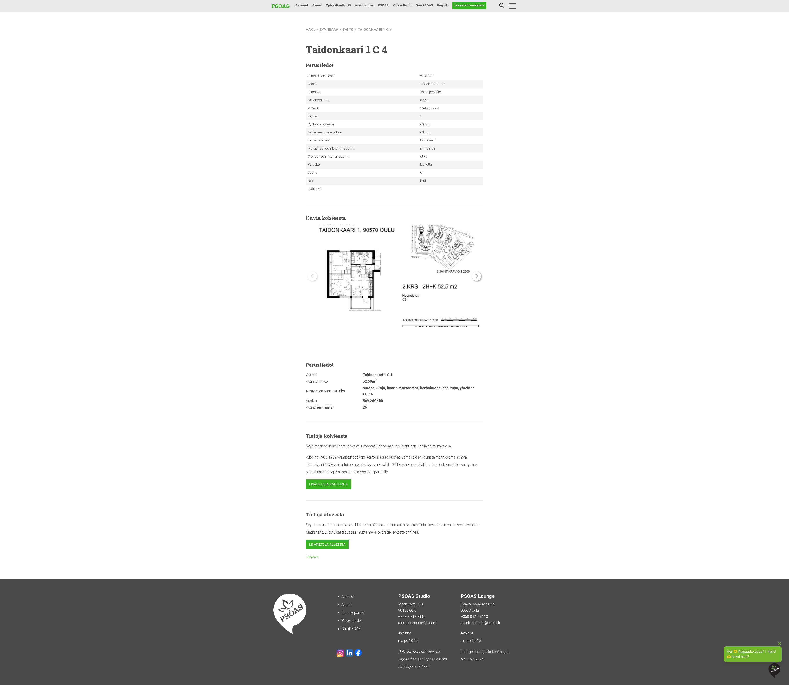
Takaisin (312, 556)
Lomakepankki (352, 612)
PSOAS (383, 5)
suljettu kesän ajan (494, 651)
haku (311, 29)
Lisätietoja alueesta (327, 544)
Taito (348, 29)
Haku (501, 5)
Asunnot (301, 5)
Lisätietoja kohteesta (328, 484)
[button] (476, 276)
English (442, 5)
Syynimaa (329, 29)
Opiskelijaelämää (338, 5)
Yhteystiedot (402, 5)
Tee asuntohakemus (469, 5)
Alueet (317, 5)
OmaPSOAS (424, 5)
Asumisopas (364, 5)
